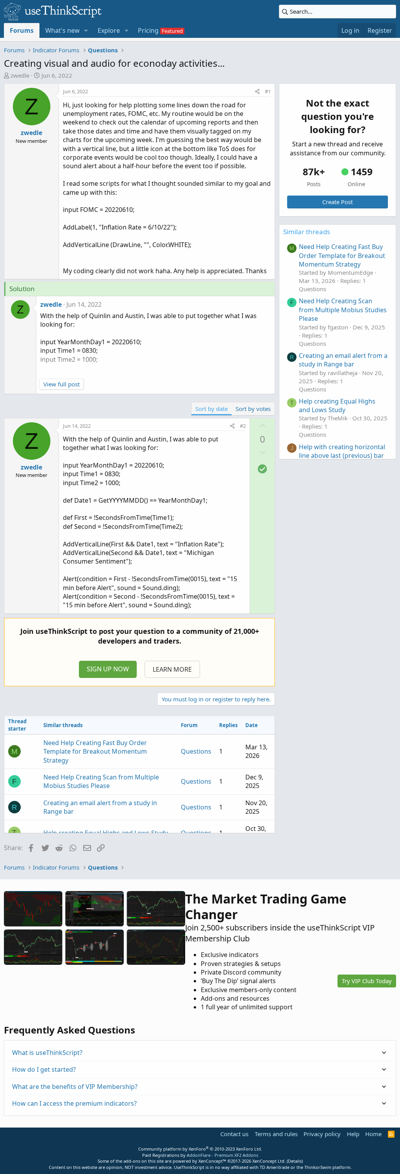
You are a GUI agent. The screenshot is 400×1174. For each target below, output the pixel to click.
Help (353, 1134)
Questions (196, 751)
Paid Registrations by (200, 1155)
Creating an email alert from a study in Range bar (343, 359)
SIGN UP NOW (108, 669)
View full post (61, 384)
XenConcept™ (212, 1161)
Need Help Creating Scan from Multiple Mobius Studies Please (101, 781)
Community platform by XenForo (200, 1149)
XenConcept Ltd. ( (270, 1161)
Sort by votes (253, 409)
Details (295, 1161)
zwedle (20, 75)
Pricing (148, 30)
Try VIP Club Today (367, 981)
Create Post (337, 202)
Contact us (234, 1134)
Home (373, 1134)
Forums (22, 30)
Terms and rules (276, 1134)
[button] (86, 30)
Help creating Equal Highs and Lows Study (105, 833)
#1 (268, 91)
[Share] (257, 91)
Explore (109, 30)
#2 (243, 425)
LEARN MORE (172, 669)
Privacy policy (322, 1134)
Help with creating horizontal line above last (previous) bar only (342, 456)
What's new (62, 30)
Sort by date (211, 409)
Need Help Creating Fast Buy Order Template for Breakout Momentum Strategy (95, 751)
